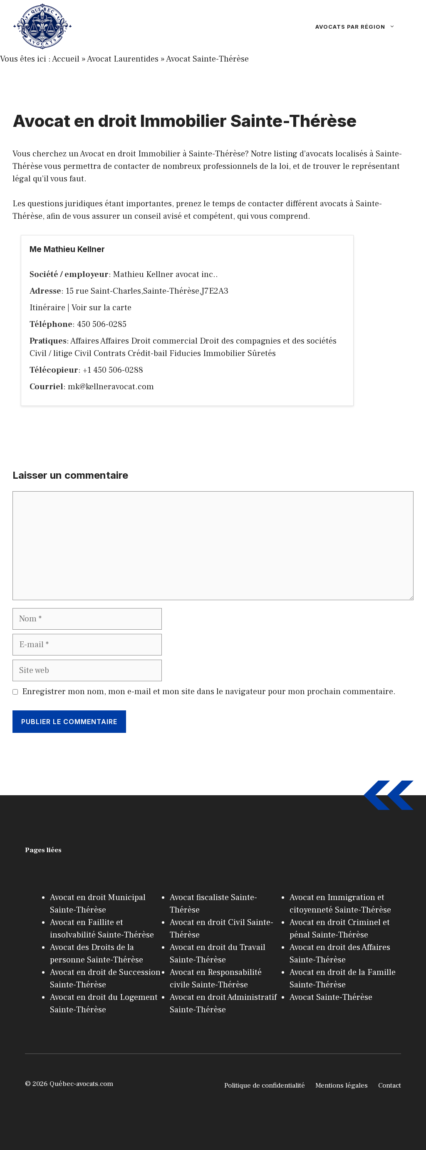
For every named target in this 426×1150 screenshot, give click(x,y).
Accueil (65, 59)
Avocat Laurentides (123, 59)
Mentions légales (341, 1085)
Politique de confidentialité (264, 1085)
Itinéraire (47, 307)
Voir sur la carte (101, 307)
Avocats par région (350, 26)
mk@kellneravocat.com (111, 386)
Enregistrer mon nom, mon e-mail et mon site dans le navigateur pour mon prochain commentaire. (209, 691)
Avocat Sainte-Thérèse (207, 59)
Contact (389, 1085)
